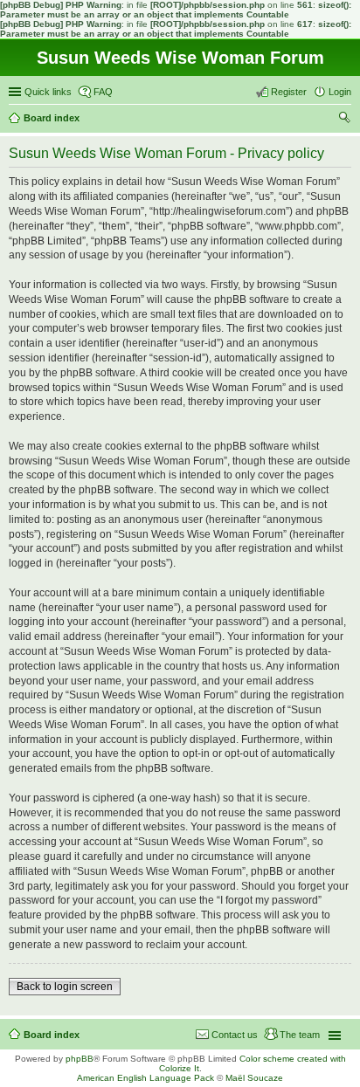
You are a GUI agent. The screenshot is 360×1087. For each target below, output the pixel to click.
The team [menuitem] (300, 1034)
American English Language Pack (145, 1078)
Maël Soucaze (254, 1078)
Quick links (48, 91)
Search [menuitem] (344, 120)
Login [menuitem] (340, 91)
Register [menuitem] (289, 91)
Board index (52, 1034)
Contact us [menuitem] (234, 1034)
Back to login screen (65, 986)
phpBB (79, 1058)
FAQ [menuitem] (103, 91)
